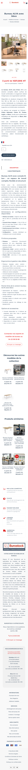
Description (14, 167)
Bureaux (23, 19)
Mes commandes (14, 733)
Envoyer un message (14, 344)
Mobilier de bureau (14, 19)
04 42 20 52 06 (15, 666)
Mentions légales (14, 753)
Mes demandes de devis (14, 736)
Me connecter (14, 725)
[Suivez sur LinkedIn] (11, 767)
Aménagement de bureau (14, 709)
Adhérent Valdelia (14, 701)
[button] (24, 36)
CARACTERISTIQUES (14, 171)
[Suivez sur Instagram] (14, 767)
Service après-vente (14, 717)
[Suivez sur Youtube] (17, 767)
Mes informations (14, 728)
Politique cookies (14, 759)
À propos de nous (14, 695)
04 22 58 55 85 (14, 339)
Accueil (5, 19)
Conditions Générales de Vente (14, 756)
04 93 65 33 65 (15, 680)
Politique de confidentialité (13, 762)
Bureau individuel (14, 21)
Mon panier (14, 731)
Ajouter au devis (8, 155)
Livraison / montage (14, 714)
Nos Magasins (14, 698)
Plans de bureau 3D (14, 711)
